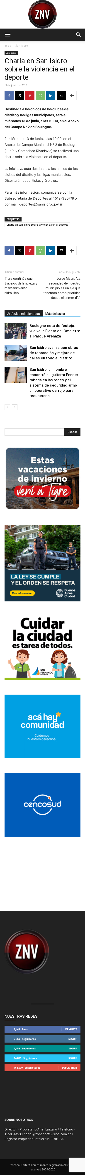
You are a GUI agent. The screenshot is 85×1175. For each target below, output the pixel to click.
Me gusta (71, 1029)
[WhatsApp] (40, 95)
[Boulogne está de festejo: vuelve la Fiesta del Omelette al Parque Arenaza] (16, 331)
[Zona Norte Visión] (42, 14)
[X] (19, 95)
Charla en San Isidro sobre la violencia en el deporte (37, 224)
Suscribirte (69, 1067)
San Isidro (21, 45)
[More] (72, 95)
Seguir (72, 1039)
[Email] (61, 95)
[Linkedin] (50, 95)
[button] (7, 35)
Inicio (8, 45)
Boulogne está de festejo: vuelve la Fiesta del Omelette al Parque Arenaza (54, 330)
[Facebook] (9, 95)
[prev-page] (7, 407)
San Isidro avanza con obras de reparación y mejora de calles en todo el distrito (53, 352)
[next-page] (14, 407)
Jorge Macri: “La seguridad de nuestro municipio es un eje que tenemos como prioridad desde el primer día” (61, 288)
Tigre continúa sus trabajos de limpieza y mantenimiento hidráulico (21, 286)
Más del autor (55, 314)
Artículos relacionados (23, 314)
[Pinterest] (29, 95)
